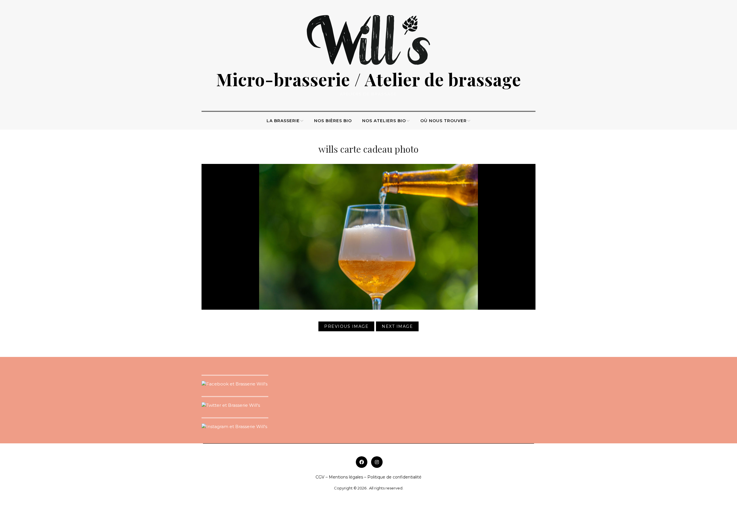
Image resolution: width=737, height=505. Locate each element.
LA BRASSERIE (283, 120)
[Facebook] (361, 462)
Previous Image (346, 326)
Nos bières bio (333, 120)
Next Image (397, 326)
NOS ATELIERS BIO (384, 120)
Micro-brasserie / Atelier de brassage (368, 78)
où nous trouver (443, 120)
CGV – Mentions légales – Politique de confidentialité (368, 477)
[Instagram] (377, 462)
